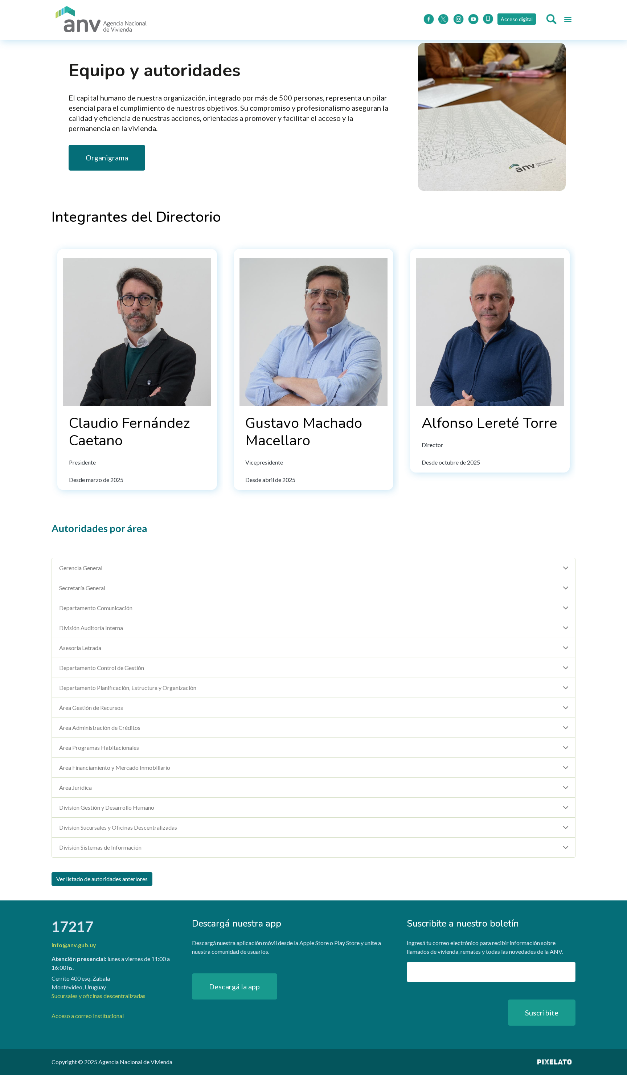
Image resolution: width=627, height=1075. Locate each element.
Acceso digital (517, 19)
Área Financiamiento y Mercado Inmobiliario (114, 767)
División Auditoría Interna (91, 627)
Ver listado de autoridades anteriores (102, 878)
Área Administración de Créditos (99, 727)
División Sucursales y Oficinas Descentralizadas (118, 827)
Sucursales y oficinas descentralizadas (99, 995)
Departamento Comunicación (95, 607)
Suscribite (541, 1012)
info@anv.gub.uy (74, 944)
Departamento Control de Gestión (101, 667)
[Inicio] (101, 20)
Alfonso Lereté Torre (489, 423)
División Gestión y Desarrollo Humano (106, 807)
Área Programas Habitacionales (99, 747)
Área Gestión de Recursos (91, 707)
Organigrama (107, 157)
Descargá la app (234, 986)
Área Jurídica (75, 787)
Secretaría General (82, 587)
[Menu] (567, 20)
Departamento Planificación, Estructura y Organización (127, 687)
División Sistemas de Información (100, 847)
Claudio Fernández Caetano (129, 431)
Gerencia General (80, 567)
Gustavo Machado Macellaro (303, 431)
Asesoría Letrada (80, 647)
